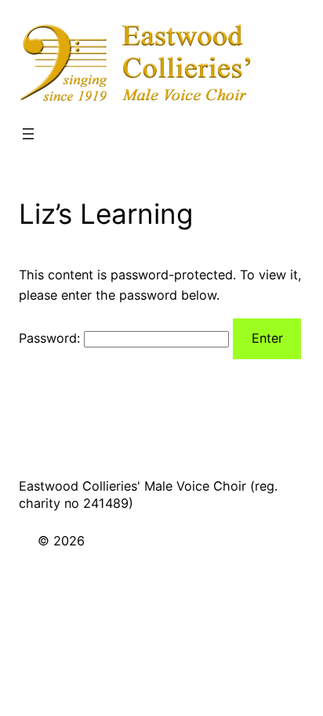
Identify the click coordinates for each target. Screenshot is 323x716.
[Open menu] (28, 133)
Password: (51, 338)
